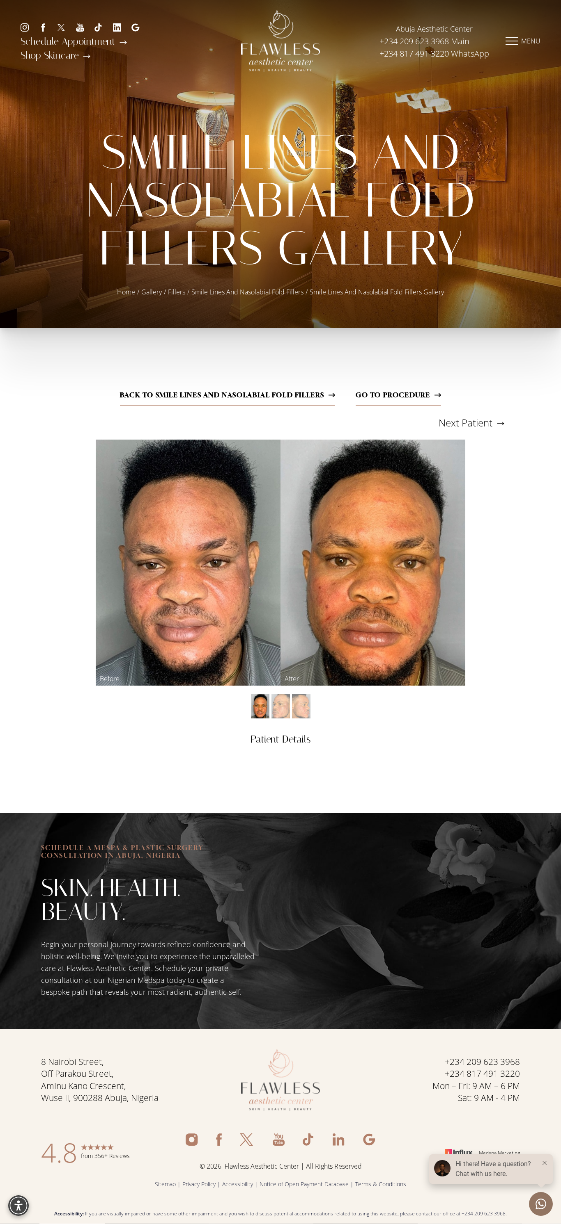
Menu (530, 40)
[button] (512, 41)
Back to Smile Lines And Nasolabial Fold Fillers (222, 395)
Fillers (176, 291)
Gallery (151, 291)
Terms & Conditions (380, 1184)
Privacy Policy (199, 1184)
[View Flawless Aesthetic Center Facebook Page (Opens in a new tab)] (43, 26)
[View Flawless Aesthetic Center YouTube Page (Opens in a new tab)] (80, 26)
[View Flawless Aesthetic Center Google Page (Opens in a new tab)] (135, 26)
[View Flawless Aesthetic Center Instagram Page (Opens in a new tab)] (25, 26)
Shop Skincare (51, 55)
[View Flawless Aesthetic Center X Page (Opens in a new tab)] (61, 26)
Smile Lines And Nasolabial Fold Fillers (247, 291)
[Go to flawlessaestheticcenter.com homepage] (280, 41)
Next (465, 422)
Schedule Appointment (69, 41)
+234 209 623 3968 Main (424, 41)
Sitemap (165, 1184)
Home (126, 291)
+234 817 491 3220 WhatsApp (434, 53)
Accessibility (237, 1184)
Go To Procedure (393, 395)
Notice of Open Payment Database (304, 1184)
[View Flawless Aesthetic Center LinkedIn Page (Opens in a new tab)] (117, 26)
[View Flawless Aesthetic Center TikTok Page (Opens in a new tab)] (98, 26)
